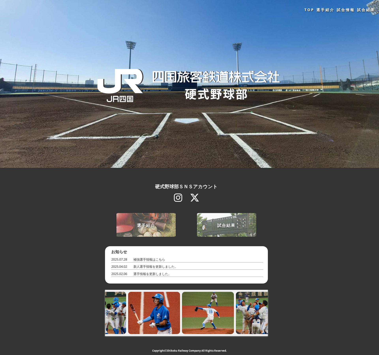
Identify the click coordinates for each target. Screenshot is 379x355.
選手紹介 (325, 9)
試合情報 (346, 9)
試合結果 (366, 9)
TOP (309, 9)
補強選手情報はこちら (149, 259)
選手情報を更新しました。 (152, 274)
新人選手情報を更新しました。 (155, 266)
